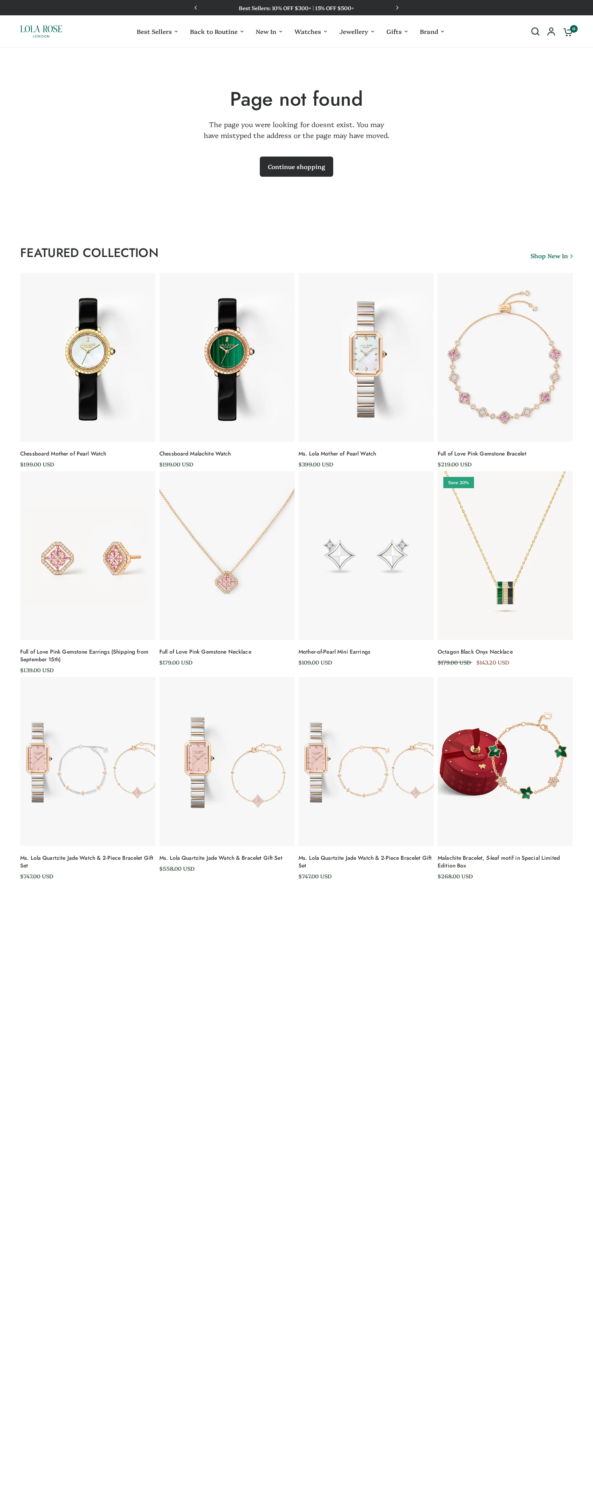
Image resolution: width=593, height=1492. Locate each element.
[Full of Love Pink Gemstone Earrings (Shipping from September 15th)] (87, 555)
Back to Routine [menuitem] (214, 31)
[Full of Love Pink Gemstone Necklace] (226, 555)
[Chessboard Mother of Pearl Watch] (87, 357)
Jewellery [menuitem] (353, 31)
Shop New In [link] (549, 256)
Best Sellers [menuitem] (154, 31)
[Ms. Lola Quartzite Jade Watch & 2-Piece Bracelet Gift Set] (87, 761)
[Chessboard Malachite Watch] (226, 357)
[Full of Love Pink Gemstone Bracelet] (505, 357)
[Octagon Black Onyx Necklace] (505, 555)
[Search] (535, 31)
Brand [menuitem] (429, 31)
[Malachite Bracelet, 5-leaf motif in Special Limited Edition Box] (505, 761)
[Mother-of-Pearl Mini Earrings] (366, 555)
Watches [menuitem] (307, 31)
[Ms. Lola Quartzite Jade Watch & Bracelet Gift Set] (226, 761)
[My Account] (551, 31)
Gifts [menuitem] (394, 31)
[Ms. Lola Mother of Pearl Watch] (366, 357)
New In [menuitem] (266, 31)
